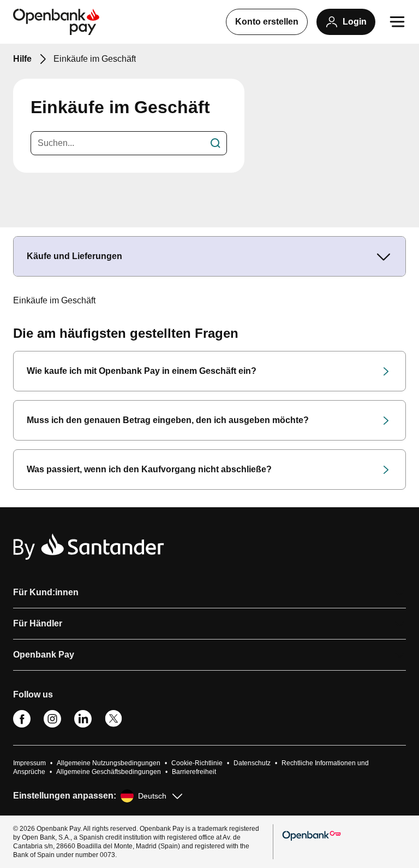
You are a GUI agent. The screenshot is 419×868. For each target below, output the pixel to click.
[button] (209, 592)
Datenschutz (252, 763)
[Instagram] (52, 724)
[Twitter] (113, 724)
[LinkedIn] (83, 724)
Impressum (29, 763)
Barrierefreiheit (194, 772)
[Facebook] (22, 724)
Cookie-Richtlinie (197, 763)
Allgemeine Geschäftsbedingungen (108, 772)
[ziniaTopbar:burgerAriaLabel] (397, 22)
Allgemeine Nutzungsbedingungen (108, 763)
